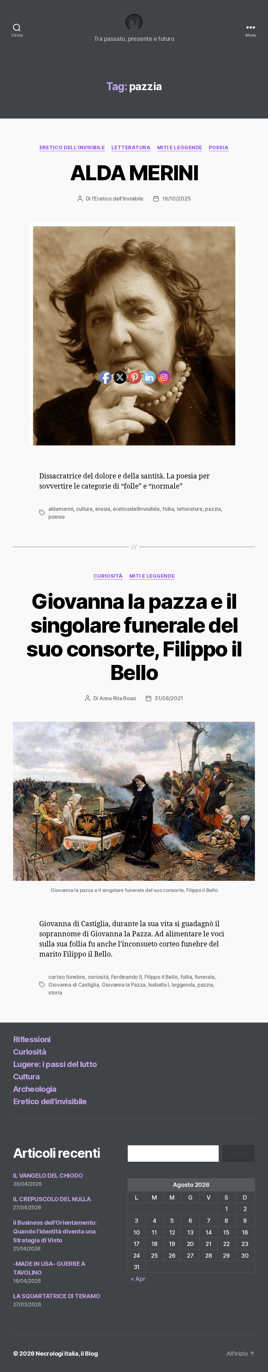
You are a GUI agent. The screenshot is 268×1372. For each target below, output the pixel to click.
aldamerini (60, 509)
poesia (218, 148)
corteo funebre (66, 977)
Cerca (238, 1153)
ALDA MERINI (134, 172)
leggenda (183, 984)
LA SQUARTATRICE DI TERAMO (56, 1296)
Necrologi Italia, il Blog (67, 1353)
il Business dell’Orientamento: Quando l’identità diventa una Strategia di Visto (55, 1231)
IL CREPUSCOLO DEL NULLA (52, 1199)
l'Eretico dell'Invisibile (117, 198)
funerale (205, 977)
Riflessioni (32, 1039)
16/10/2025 (176, 198)
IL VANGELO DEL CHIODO (48, 1175)
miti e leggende (179, 148)
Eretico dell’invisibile (50, 1101)
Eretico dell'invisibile (72, 148)
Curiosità (29, 1052)
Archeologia (35, 1089)
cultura (84, 509)
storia (55, 992)
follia (186, 977)
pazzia (213, 509)
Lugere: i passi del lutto (55, 1064)
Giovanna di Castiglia (73, 984)
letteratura (131, 148)
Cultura (26, 1076)
